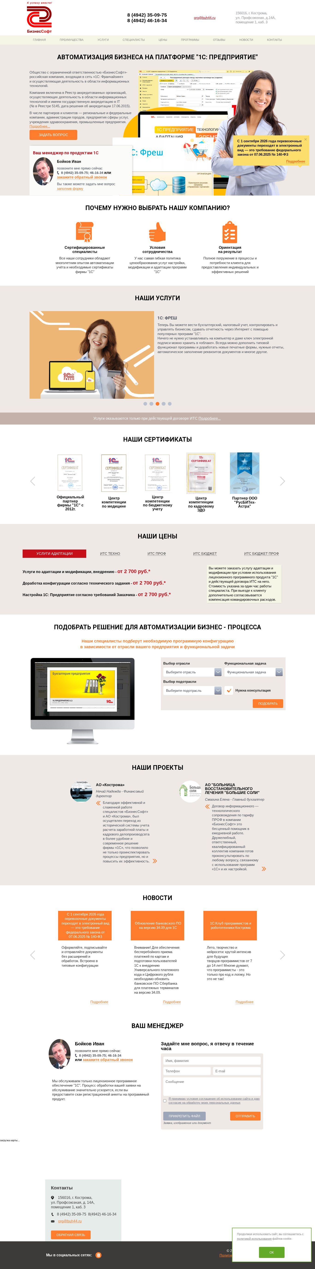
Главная (39, 40)
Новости (246, 40)
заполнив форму (70, 188)
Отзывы (219, 40)
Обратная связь (70, 1235)
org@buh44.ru (204, 18)
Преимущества (71, 40)
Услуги (103, 40)
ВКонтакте (98, 1255)
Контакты (274, 40)
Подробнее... (40, 126)
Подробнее (295, 161)
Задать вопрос (53, 135)
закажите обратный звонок (82, 177)
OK (272, 1252)
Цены (163, 40)
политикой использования (254, 1238)
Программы (190, 40)
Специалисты (134, 40)
